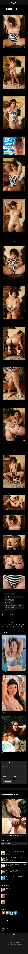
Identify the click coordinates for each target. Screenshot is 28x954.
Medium (13, 597)
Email (16, 776)
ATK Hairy (11, 602)
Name (4, 776)
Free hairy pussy (11, 624)
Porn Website (4, 928)
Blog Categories (5, 840)
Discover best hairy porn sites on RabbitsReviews (16, 864)
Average (12, 594)
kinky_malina (8, 888)
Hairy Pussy (11, 607)
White (21, 597)
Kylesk (12, 614)
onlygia (7, 900)
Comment (5, 766)
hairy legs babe (13, 626)
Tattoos (13, 610)
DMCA (10, 942)
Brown (12, 599)
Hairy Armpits (13, 605)
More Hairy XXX (5, 930)
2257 (13, 942)
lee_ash (7, 894)
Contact (18, 942)
